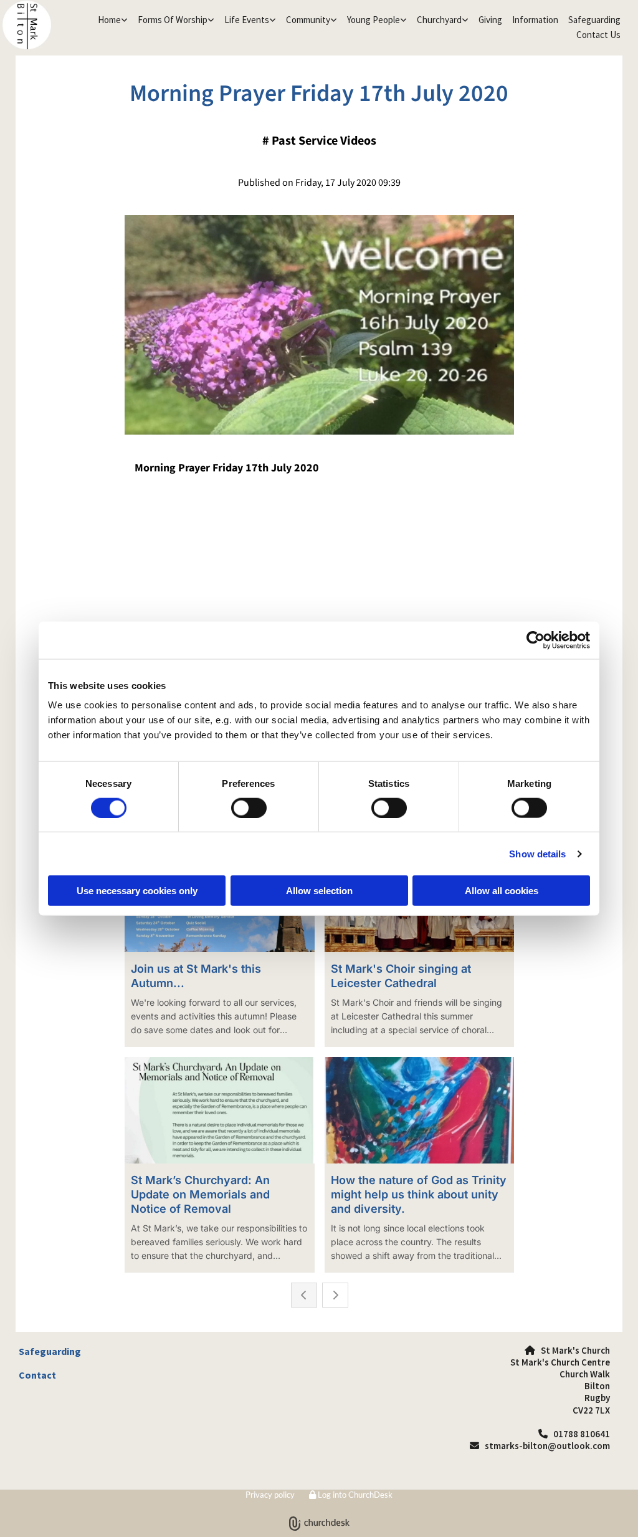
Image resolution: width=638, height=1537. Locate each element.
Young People (373, 20)
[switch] (249, 807)
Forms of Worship (172, 20)
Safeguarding (594, 20)
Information (535, 20)
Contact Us (598, 35)
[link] (113, 19)
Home (109, 20)
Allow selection (319, 890)
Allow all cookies (501, 890)
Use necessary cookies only (137, 890)
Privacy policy (270, 1495)
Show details (537, 853)
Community (308, 20)
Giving (490, 20)
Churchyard (439, 20)
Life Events (246, 20)
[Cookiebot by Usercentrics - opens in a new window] (535, 639)
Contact (37, 1375)
